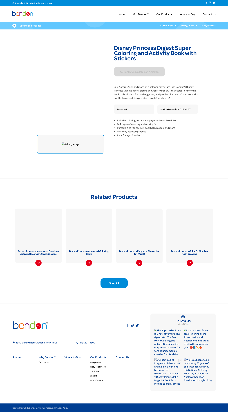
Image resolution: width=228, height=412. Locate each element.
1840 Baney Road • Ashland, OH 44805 (37, 342)
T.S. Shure (94, 371)
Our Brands (44, 362)
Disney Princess (208, 25)
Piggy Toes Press (98, 366)
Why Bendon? (140, 14)
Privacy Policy (61, 407)
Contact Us (209, 14)
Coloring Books (187, 25)
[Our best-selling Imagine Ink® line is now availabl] (168, 372)
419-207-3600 (87, 342)
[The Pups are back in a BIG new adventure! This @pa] (168, 342)
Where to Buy (187, 14)
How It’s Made (96, 380)
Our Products (164, 14)
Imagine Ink (95, 362)
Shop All (114, 283)
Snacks (93, 375)
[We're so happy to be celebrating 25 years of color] (198, 372)
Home (121, 14)
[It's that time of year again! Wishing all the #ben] (198, 342)
